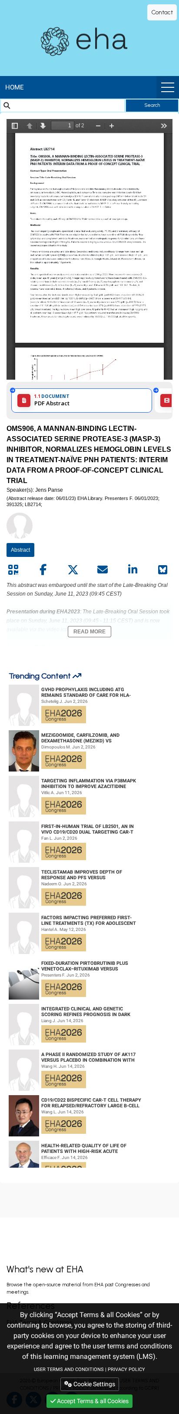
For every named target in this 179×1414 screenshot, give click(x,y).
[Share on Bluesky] (162, 569)
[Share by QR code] (13, 569)
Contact (162, 12)
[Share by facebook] (43, 569)
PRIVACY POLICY (126, 1369)
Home (14, 87)
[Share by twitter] (73, 569)
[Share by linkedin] (132, 569)
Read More (89, 632)
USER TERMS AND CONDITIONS (69, 1369)
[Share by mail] (102, 569)
